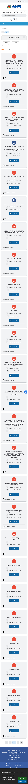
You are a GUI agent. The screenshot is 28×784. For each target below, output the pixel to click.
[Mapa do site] (22, 12)
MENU (4, 23)
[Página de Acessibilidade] (24, 12)
